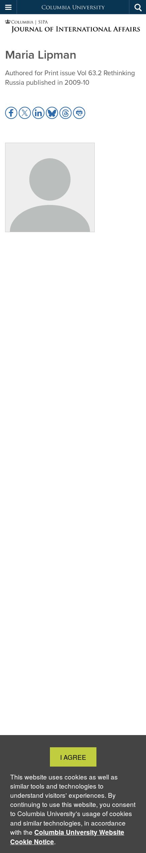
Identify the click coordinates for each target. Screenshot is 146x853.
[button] (8, 7)
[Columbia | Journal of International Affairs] (73, 26)
